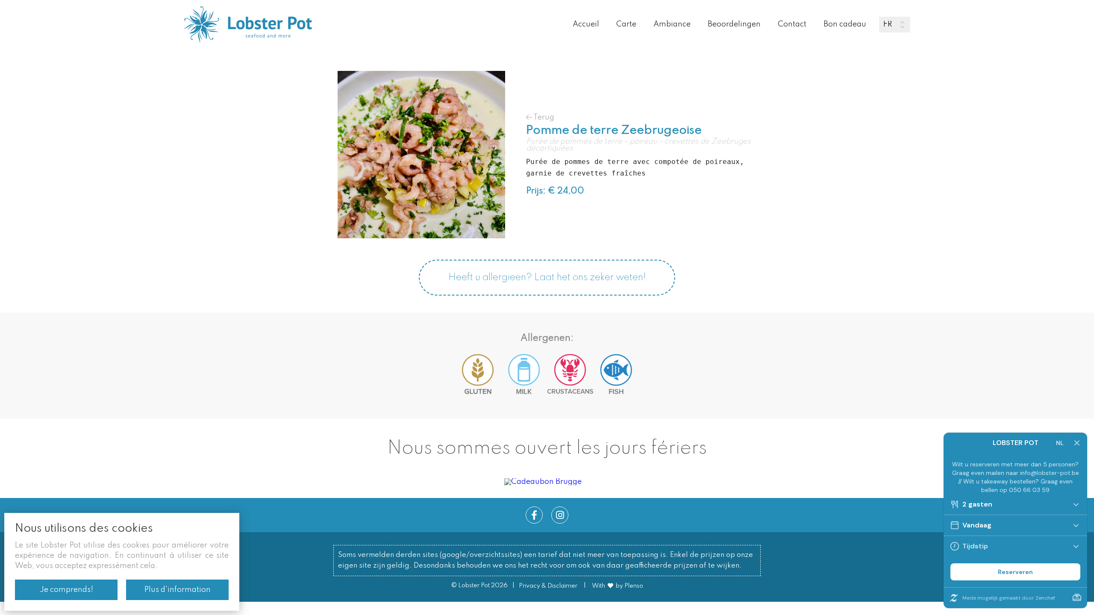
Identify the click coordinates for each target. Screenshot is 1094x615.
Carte (626, 24)
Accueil (586, 24)
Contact (792, 24)
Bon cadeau (844, 24)
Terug (543, 117)
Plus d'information (177, 590)
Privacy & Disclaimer (548, 586)
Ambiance (672, 24)
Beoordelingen (734, 24)
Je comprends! (66, 590)
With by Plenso (617, 586)
